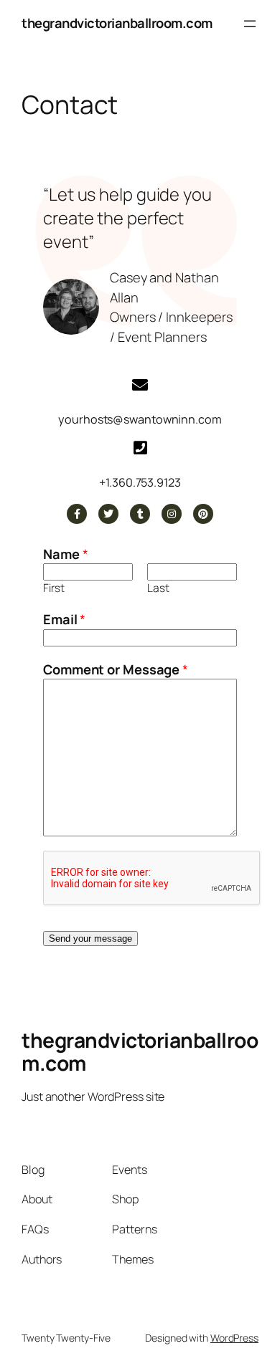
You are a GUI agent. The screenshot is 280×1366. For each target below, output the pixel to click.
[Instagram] (172, 514)
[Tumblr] (140, 514)
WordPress (234, 1337)
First (54, 588)
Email (64, 619)
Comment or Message (115, 669)
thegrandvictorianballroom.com (117, 23)
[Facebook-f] (77, 514)
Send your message (90, 938)
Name (65, 554)
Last (158, 588)
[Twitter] (108, 514)
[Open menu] (249, 23)
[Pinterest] (203, 514)
